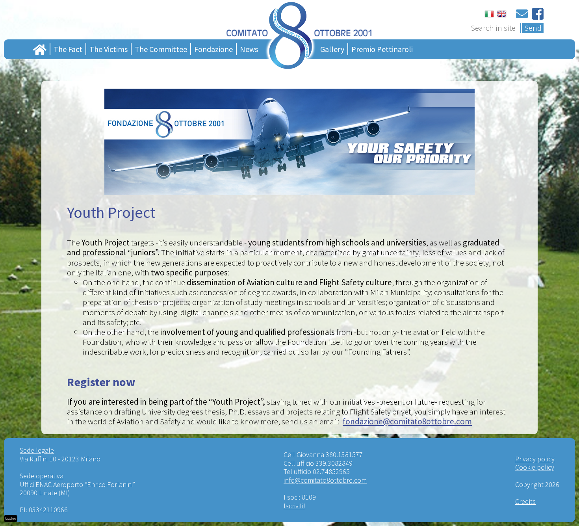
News (249, 49)
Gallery (332, 49)
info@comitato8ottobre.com (325, 480)
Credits (525, 501)
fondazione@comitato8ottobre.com (407, 421)
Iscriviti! (294, 505)
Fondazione (213, 49)
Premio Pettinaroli (382, 49)
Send (533, 28)
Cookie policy (534, 467)
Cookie (10, 518)
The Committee (161, 49)
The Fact (68, 49)
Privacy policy (535, 458)
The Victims (108, 49)
